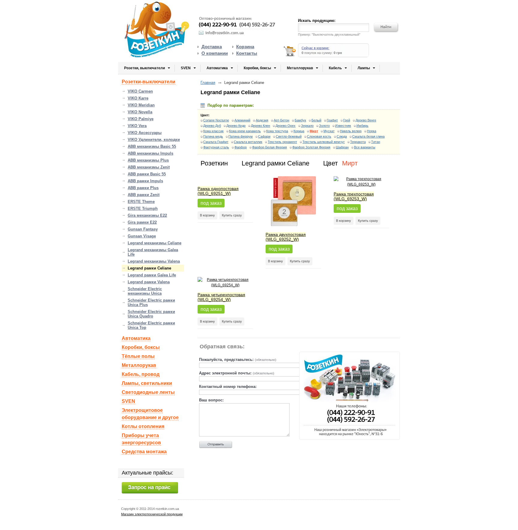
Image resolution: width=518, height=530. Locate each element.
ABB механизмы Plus (148, 160)
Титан (375, 142)
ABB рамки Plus (143, 188)
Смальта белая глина (368, 136)
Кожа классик (213, 131)
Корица (298, 131)
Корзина (245, 46)
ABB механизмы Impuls (150, 153)
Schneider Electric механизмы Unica (145, 291)
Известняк (343, 125)
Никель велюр (351, 131)
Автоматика (217, 68)
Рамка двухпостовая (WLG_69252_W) (286, 237)
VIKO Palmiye (140, 119)
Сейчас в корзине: (315, 48)
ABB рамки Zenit (143, 194)
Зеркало (307, 125)
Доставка (211, 46)
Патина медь (213, 136)
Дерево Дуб (212, 125)
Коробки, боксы (257, 68)
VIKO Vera (137, 126)
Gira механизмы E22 (147, 215)
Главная (208, 82)
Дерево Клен (260, 125)
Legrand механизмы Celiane (154, 243)
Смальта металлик (248, 142)
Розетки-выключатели (148, 81)
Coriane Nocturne (216, 120)
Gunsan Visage (142, 236)
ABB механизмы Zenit (149, 167)
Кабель (335, 68)
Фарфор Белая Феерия (269, 147)
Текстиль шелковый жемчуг (323, 142)
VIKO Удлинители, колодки (154, 139)
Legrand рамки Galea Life (152, 275)
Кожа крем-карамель (245, 131)
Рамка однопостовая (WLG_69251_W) (218, 191)
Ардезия (262, 120)
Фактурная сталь (216, 147)
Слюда (342, 136)
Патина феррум (240, 136)
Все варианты (364, 147)
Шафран (342, 147)
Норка (371, 131)
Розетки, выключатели (144, 68)
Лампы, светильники (147, 383)
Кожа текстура (277, 131)
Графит (332, 120)
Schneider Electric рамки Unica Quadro (151, 313)
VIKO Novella (140, 112)
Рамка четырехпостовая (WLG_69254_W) (221, 297)
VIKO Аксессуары (145, 132)
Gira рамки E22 (142, 222)
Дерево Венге (366, 120)
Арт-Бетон (281, 120)
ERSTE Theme (141, 201)
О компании (214, 53)
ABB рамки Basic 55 (147, 174)
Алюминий (242, 120)
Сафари (264, 136)
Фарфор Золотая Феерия (311, 147)
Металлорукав (300, 68)
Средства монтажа (144, 451)
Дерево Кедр (236, 125)
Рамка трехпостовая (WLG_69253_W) (354, 196)
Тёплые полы (138, 356)
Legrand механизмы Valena (154, 261)
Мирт (314, 131)
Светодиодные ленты (148, 392)
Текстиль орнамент (282, 142)
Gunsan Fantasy (143, 229)
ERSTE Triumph (143, 208)
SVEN (186, 68)
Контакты (246, 53)
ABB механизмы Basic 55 (152, 146)
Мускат (329, 131)
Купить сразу (232, 215)
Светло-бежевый (289, 136)
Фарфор (240, 147)
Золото (324, 125)
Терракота (358, 142)
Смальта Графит (215, 142)
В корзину (207, 215)
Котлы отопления (143, 426)
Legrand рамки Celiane (149, 268)
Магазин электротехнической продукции (152, 514)
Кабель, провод (140, 374)
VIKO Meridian (141, 105)
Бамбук (300, 120)
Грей (346, 120)
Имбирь (362, 125)
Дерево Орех (285, 125)
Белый (316, 120)
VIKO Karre (138, 98)
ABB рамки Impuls (145, 181)
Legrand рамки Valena (149, 282)
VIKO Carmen (140, 91)
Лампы (364, 68)
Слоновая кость (319, 136)
